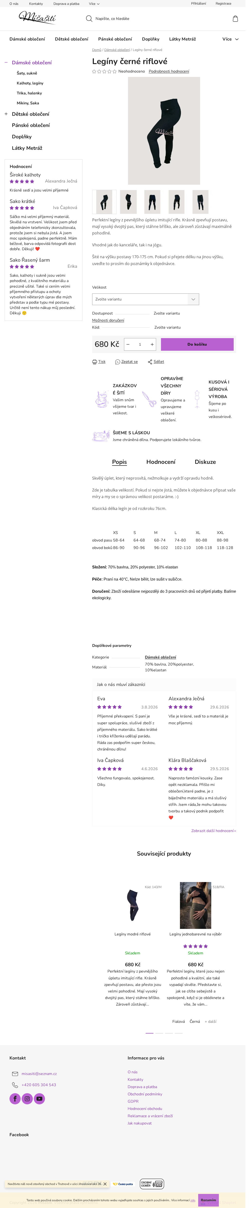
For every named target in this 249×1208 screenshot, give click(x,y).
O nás (13, 3)
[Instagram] (27, 1098)
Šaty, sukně (27, 73)
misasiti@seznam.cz (39, 1073)
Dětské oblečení (30, 114)
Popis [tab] (119, 462)
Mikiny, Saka (28, 103)
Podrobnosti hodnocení (169, 71)
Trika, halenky (29, 93)
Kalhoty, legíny (30, 83)
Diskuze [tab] (205, 462)
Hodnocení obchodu (145, 1108)
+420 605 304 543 (39, 1085)
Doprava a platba (66, 3)
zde (192, 1200)
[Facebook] (15, 1098)
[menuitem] (27, 39)
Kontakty (36, 3)
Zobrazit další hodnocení (212, 830)
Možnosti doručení (108, 320)
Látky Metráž (27, 148)
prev (96, 956)
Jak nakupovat (140, 1123)
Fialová (178, 1021)
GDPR (133, 1101)
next (232, 956)
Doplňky (22, 136)
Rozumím (208, 1200)
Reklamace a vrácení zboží (150, 1116)
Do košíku (197, 344)
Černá (195, 1021)
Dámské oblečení (32, 62)
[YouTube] (39, 1098)
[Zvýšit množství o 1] (152, 344)
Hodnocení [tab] (160, 462)
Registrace (223, 3)
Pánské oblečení (31, 125)
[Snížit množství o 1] (128, 344)
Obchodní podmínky (145, 1094)
